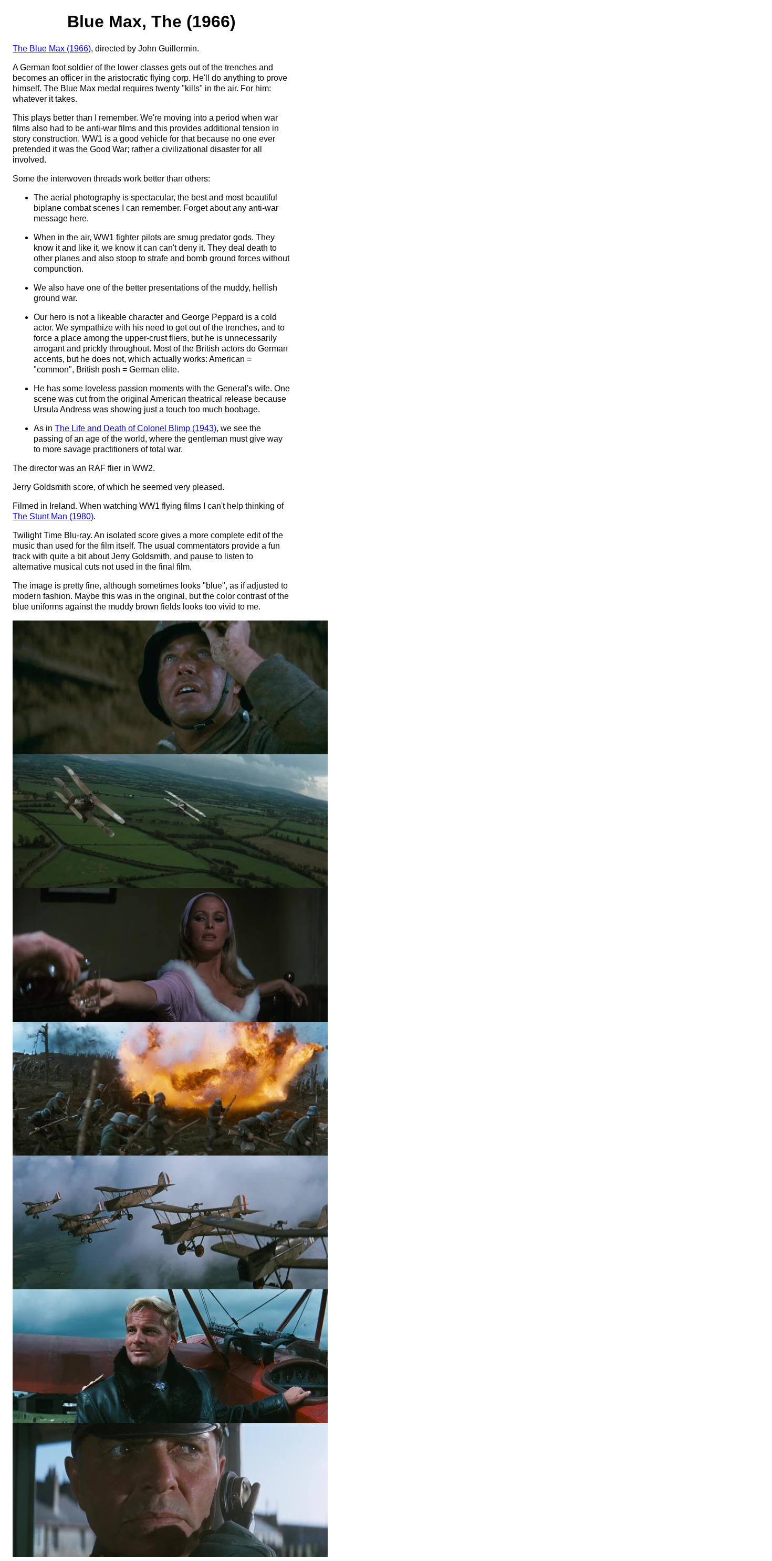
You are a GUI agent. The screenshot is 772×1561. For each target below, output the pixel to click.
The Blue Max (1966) (52, 48)
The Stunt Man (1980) (53, 516)
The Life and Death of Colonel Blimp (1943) (135, 428)
